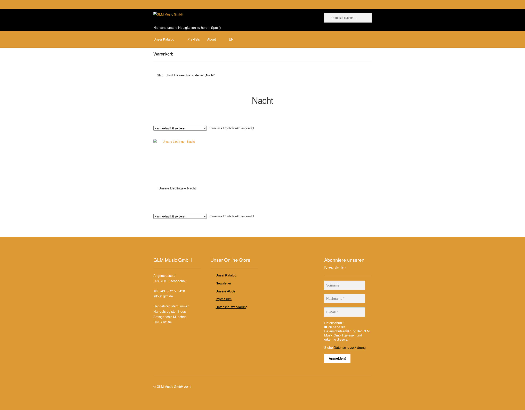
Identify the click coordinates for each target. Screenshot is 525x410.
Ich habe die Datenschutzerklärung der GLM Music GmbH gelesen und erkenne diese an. (347, 333)
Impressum (224, 299)
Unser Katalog (226, 275)
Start (160, 75)
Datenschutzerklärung (232, 307)
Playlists (193, 39)
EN (231, 39)
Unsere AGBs (225, 291)
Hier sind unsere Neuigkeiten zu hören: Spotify (187, 27)
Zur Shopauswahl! (177, 196)
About (211, 39)
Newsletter (223, 283)
